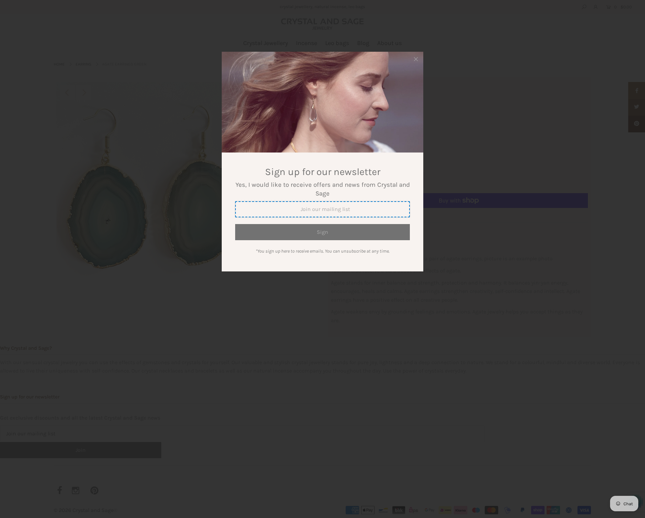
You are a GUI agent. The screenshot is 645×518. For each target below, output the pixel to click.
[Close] (415, 59)
